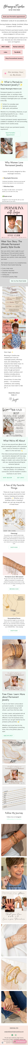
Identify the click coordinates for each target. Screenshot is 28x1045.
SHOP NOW (14, 547)
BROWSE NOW (14, 589)
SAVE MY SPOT (8, 736)
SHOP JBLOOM (7, 477)
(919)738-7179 (14, 1028)
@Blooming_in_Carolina (14, 819)
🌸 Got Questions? (20, 1041)
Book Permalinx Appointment (10, 134)
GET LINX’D (20, 477)
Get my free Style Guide (18, 281)
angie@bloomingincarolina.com (14, 1032)
